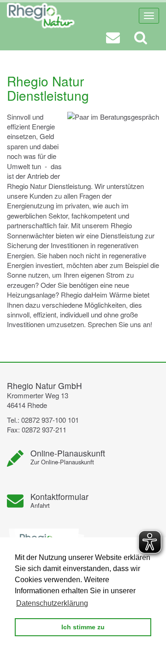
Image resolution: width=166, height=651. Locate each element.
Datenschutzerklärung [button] (52, 603)
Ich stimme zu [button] (83, 627)
